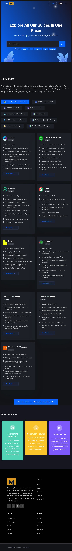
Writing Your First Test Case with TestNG (54, 307)
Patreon (39, 518)
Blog (38, 484)
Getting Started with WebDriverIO (16, 354)
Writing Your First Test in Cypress (15, 202)
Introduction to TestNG (49, 304)
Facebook (40, 526)
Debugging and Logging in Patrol (15, 265)
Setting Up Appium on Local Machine (17, 148)
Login (52, 3)
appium (25, 49)
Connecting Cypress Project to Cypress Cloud (17, 215)
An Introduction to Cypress (13, 196)
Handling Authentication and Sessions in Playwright (54, 266)
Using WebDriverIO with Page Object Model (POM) (19, 367)
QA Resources (59, 434)
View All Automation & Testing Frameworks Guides (36, 402)
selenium (38, 49)
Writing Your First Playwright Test (52, 257)
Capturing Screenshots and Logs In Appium (18, 168)
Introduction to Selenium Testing (15, 304)
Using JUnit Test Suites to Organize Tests (55, 216)
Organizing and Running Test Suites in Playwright (53, 271)
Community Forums (36, 434)
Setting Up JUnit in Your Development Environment (53, 200)
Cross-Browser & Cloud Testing (15, 114)
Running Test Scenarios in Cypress (16, 211)
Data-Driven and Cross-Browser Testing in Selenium (18, 317)
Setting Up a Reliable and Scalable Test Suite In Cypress (17, 206)
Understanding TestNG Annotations (53, 310)
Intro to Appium (10, 145)
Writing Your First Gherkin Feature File (53, 151)
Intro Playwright (47, 248)
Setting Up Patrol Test (12, 252)
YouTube (39, 522)
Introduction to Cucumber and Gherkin (53, 145)
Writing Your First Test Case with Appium (18, 151)
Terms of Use (11, 518)
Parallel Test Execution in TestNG (52, 322)
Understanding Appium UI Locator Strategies (16, 161)
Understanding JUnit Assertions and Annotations (53, 208)
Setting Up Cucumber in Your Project (53, 148)
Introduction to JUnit (48, 196)
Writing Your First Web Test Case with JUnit (55, 204)
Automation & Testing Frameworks (16, 102)
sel (45, 49)
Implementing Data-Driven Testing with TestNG (54, 318)
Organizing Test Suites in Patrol (15, 258)
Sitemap (9, 533)
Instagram (40, 529)
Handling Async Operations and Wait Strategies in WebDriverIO (16, 372)
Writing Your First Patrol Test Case (16, 255)
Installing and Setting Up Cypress (15, 199)
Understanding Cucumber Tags (51, 161)
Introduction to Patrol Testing (14, 248)
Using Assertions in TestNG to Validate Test (54, 326)
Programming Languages (13, 126)
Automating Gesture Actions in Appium (17, 165)
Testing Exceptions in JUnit (50, 212)
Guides (39, 488)
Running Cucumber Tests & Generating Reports (54, 168)
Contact (9, 529)
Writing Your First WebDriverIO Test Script (18, 358)
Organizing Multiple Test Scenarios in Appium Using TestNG (17, 155)
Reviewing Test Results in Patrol (15, 268)
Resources (40, 499)
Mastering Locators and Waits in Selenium (18, 312)
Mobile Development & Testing (15, 120)
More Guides (10, 173)
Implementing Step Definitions (51, 158)
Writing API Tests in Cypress (14, 222)
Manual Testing (40, 114)
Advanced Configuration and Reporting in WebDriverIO (18, 377)
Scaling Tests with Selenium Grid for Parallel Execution (16, 322)
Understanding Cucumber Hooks (52, 164)
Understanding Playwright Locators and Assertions (54, 261)
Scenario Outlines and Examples (52, 154)
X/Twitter (40, 533)
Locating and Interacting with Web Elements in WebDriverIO (16, 362)
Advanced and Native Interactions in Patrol (18, 261)
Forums (39, 492)
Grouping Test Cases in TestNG (51, 314)
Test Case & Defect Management (41, 126)
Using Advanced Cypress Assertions (16, 219)
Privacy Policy (11, 522)
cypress (52, 49)
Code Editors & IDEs (36, 108)
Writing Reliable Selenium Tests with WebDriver (16, 308)
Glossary (39, 495)
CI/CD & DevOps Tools (12, 108)
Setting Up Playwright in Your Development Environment (55, 253)
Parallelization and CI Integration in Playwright (52, 276)
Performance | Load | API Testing (45, 120)
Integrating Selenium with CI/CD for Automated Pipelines (16, 327)
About (9, 526)
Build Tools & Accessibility (45, 102)
